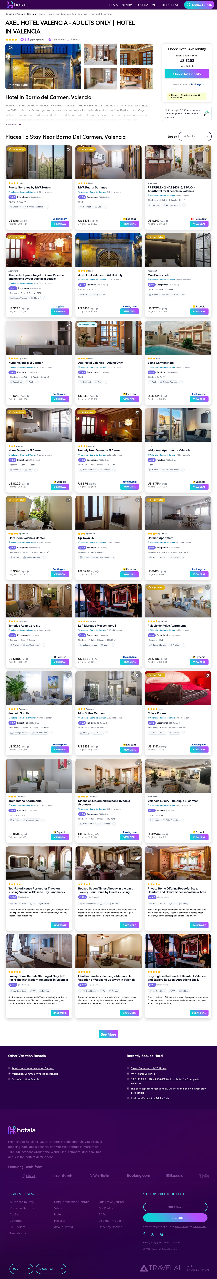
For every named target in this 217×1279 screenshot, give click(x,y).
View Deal (60, 223)
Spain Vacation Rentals (25, 1079)
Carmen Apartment (160, 538)
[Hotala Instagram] (162, 1235)
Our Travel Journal (111, 1202)
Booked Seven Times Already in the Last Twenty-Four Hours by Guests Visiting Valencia (105, 890)
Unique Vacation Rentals (71, 1202)
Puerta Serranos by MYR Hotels (29, 187)
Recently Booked (110, 1227)
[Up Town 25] (108, 513)
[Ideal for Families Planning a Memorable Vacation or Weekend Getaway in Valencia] (108, 951)
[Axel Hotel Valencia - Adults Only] (108, 250)
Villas (58, 1208)
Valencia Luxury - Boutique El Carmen (173, 801)
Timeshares (17, 1233)
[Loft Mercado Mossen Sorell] (108, 600)
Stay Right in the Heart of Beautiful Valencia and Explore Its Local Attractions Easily (177, 977)
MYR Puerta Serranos (92, 187)
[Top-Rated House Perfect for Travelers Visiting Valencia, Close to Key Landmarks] (39, 863)
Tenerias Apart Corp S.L (24, 625)
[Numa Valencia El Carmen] (39, 338)
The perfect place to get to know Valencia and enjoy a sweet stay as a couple (36, 276)
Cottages (15, 1221)
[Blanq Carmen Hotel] (178, 338)
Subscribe (175, 1218)
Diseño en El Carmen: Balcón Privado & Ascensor (104, 802)
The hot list (169, 5)
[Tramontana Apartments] (39, 776)
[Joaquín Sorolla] (39, 688)
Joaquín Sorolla (18, 713)
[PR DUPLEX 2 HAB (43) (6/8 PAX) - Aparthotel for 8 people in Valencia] (178, 162)
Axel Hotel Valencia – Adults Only (100, 362)
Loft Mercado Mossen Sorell (97, 625)
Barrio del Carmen (101, 13)
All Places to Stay (21, 1202)
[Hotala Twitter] (152, 1235)
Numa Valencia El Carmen (25, 362)
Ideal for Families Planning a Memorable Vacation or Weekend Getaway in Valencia (106, 977)
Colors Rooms (157, 713)
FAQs (102, 1214)
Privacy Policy (181, 1226)
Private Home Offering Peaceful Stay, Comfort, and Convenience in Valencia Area (177, 890)
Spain (42, 13)
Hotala (154, 1249)
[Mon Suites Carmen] (108, 688)
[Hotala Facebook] (144, 1235)
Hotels (58, 1214)
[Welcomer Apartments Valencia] (178, 425)
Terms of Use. (199, 1226)
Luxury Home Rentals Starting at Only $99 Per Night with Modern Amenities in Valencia (38, 977)
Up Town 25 (86, 538)
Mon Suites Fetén (159, 275)
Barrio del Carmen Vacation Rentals (33, 1068)
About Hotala (63, 1227)
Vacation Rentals (21, 1208)
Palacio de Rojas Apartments (167, 625)
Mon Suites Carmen (91, 713)
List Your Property (111, 1221)
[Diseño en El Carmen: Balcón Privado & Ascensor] (108, 776)
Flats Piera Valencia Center (26, 538)
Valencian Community (61, 13)
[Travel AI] (160, 1268)
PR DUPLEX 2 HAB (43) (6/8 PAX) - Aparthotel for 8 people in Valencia (171, 189)
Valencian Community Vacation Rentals (35, 1073)
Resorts (59, 1221)
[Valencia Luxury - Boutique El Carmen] (178, 776)
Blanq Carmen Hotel (161, 362)
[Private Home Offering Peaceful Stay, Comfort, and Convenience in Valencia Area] (178, 863)
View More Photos (18, 84)
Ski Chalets (17, 1227)
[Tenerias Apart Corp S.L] (39, 600)
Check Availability (187, 73)
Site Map (176, 1242)
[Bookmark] (10, 47)
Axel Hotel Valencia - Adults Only (100, 275)
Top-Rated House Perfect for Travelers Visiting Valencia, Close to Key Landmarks (36, 890)
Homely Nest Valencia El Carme (99, 450)
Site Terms (164, 1242)
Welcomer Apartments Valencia (169, 450)
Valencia (82, 13)
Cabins (14, 1214)
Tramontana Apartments (25, 801)
